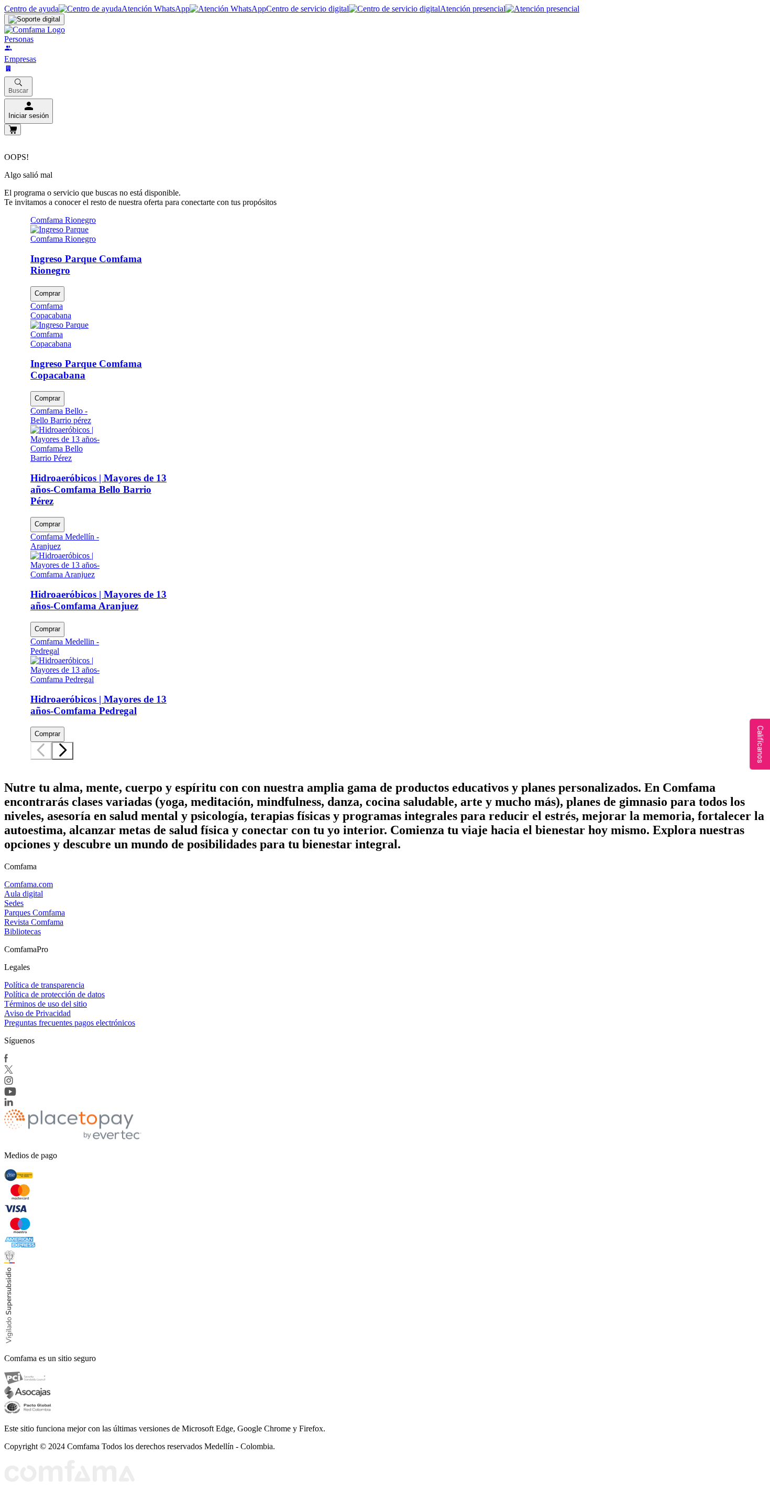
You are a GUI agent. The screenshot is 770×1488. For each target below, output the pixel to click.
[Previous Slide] (41, 751)
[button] (33, 762)
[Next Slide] (62, 751)
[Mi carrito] (12, 129)
